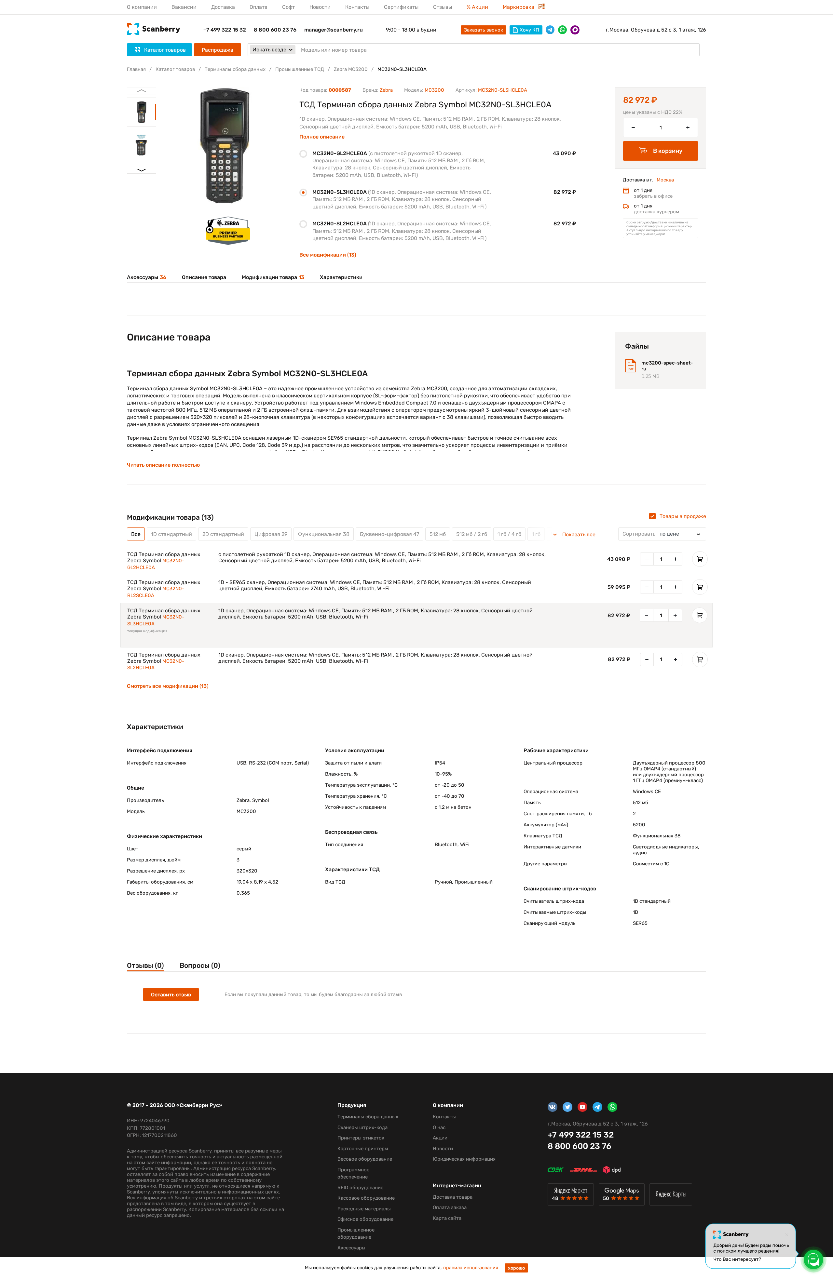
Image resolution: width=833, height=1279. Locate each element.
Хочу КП (529, 30)
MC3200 (434, 90)
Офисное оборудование (365, 1219)
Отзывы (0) (145, 965)
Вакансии (184, 7)
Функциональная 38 (323, 534)
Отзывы (442, 7)
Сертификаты (401, 7)
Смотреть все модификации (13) (168, 686)
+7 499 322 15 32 (224, 30)
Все (136, 534)
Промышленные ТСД (299, 69)
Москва (665, 180)
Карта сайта (447, 1218)
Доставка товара (452, 1197)
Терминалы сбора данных (235, 69)
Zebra (386, 90)
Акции (440, 1138)
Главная (136, 69)
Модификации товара (273, 277)
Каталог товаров (175, 69)
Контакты (357, 7)
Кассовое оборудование (366, 1198)
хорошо (516, 1268)
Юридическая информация (464, 1159)
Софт (288, 7)
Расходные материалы (364, 1209)
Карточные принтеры (362, 1149)
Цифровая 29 (270, 534)
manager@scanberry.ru (333, 30)
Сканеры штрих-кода (362, 1127)
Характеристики (341, 277)
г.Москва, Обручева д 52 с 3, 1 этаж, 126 (656, 30)
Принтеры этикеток (360, 1138)
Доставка (223, 7)
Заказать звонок (483, 30)
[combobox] (662, 533)
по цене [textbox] (650, 534)
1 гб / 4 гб (509, 534)
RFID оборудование (360, 1188)
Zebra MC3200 (351, 69)
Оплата (258, 7)
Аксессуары (146, 277)
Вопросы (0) (200, 965)
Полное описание (322, 137)
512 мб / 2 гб (471, 534)
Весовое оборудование (364, 1159)
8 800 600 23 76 (275, 30)
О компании (142, 7)
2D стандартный (223, 534)
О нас (439, 1127)
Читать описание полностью (163, 465)
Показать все (578, 535)
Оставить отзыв (171, 995)
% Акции (477, 7)
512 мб (438, 534)
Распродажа (217, 50)
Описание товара (204, 277)
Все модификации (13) (327, 255)
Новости (320, 7)
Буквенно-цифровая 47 (389, 534)
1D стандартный (171, 534)
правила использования (470, 1268)
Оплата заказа (450, 1207)
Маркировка (519, 7)
